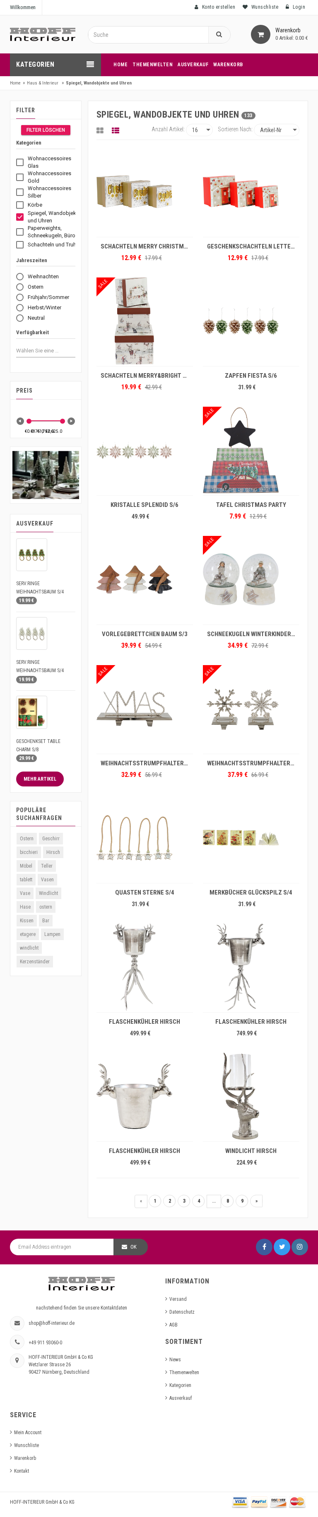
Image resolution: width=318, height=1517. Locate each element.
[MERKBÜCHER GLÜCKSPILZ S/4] (251, 837)
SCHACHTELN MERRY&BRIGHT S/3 (146, 375)
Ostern (27, 839)
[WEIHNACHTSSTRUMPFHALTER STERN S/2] (251, 708)
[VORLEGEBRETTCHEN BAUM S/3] (144, 579)
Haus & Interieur (42, 83)
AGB (173, 1325)
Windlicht (48, 893)
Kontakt (21, 1471)
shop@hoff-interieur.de (52, 1323)
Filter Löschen (45, 130)
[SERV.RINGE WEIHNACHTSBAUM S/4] (31, 554)
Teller (47, 866)
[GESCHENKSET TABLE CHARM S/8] (31, 712)
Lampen (52, 934)
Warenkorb (25, 1458)
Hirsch (53, 852)
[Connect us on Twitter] (282, 1247)
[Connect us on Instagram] (300, 1247)
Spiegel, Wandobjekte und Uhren (99, 83)
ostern (45, 907)
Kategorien (180, 1385)
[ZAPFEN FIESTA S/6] (251, 320)
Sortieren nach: (235, 129)
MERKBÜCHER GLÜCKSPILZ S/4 (251, 892)
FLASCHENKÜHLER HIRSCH (144, 1021)
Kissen (27, 921)
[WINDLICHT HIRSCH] (251, 1096)
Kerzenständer (35, 962)
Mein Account (27, 1432)
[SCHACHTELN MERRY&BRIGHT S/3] (144, 320)
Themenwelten (184, 1372)
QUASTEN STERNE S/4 (144, 892)
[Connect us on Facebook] (264, 1247)
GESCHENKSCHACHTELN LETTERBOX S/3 (253, 246)
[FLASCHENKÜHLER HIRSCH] (144, 967)
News (175, 1360)
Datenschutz (182, 1312)
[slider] (28, 421)
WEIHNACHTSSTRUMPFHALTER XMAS (147, 763)
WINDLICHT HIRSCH (251, 1151)
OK (133, 1247)
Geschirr (51, 839)
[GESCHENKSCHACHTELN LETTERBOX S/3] (251, 191)
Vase (25, 893)
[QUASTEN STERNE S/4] (144, 837)
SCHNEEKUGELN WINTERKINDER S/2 (253, 634)
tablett (26, 880)
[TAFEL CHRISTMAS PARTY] (251, 450)
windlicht (29, 948)
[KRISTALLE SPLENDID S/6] (144, 450)
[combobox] (39, 350)
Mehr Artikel (40, 779)
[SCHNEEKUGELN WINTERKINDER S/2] (251, 579)
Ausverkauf (180, 1398)
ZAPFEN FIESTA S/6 (251, 375)
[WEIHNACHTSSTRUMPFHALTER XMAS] (144, 708)
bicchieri (29, 852)
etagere (28, 934)
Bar (45, 921)
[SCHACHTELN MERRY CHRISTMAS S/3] (144, 191)
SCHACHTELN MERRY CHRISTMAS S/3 (147, 246)
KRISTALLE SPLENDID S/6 (144, 505)
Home (15, 83)
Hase (25, 907)
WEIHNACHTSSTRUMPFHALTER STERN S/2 (253, 763)
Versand (178, 1299)
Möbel (26, 866)
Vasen (47, 880)
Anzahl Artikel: (168, 129)
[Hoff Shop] (42, 34)
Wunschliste (26, 1445)
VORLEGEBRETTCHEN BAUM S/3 (145, 634)
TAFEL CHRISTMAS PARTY (251, 505)
